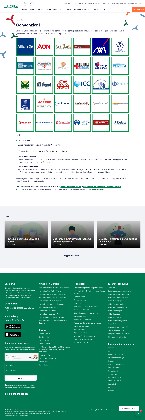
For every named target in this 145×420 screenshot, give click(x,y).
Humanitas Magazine (81, 326)
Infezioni (111, 361)
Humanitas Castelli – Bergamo (50, 301)
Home (18, 20)
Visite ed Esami (51, 9)
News (69, 9)
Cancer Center (44, 334)
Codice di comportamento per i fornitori (88, 288)
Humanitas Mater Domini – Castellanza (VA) (55, 297)
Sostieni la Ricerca (98, 9)
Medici (40, 9)
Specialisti (112, 384)
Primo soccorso (114, 368)
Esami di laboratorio (115, 354)
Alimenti (111, 348)
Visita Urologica (114, 324)
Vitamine (111, 391)
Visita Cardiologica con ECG (118, 294)
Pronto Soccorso (80, 329)
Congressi (67, 3)
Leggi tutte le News (71, 256)
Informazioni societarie (118, 410)
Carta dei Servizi (80, 297)
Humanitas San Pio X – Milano (50, 291)
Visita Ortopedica (114, 317)
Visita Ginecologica (115, 311)
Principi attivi (113, 371)
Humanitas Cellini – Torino (48, 307)
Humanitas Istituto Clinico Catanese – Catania (52, 322)
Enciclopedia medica (81, 9)
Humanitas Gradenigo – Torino (50, 314)
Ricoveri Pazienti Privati (70, 187)
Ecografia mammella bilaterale (119, 334)
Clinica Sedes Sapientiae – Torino (51, 317)
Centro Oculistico (45, 340)
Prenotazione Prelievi (119, 3)
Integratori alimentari (115, 364)
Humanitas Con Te (93, 3)
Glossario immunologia (116, 358)
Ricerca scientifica (80, 333)
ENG (140, 3)
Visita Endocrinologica (116, 304)
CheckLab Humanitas (116, 330)
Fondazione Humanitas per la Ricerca (87, 323)
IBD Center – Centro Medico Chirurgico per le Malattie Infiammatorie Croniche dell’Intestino (55, 349)
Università (82, 3)
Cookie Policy (105, 410)
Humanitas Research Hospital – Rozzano (54, 288)
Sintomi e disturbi (114, 377)
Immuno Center (44, 355)
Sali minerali (112, 374)
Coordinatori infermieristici (83, 339)
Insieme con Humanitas (82, 320)
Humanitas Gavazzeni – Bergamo (51, 304)
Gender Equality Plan (81, 310)
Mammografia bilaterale (117, 337)
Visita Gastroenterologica (117, 307)
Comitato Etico (105, 3)
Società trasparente (81, 300)
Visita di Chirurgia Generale (118, 297)
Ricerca (75, 3)
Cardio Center (44, 337)
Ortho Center (44, 365)
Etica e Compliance (81, 303)
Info (61, 9)
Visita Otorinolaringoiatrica (118, 321)
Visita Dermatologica (115, 301)
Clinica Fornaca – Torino (48, 311)
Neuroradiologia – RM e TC (118, 327)
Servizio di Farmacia (81, 343)
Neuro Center (44, 362)
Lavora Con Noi (132, 3)
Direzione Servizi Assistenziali (84, 336)
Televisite (111, 288)
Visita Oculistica (114, 314)
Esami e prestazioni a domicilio (119, 291)
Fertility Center (44, 344)
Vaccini (110, 387)
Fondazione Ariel (80, 316)
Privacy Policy (95, 410)
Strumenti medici (114, 381)
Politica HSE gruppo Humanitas (85, 306)
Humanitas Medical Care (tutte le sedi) (53, 294)
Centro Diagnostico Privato (49, 358)
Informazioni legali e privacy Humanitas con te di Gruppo (90, 292)
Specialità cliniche (28, 9)
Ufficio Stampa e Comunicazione (86, 313)
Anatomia (111, 351)
